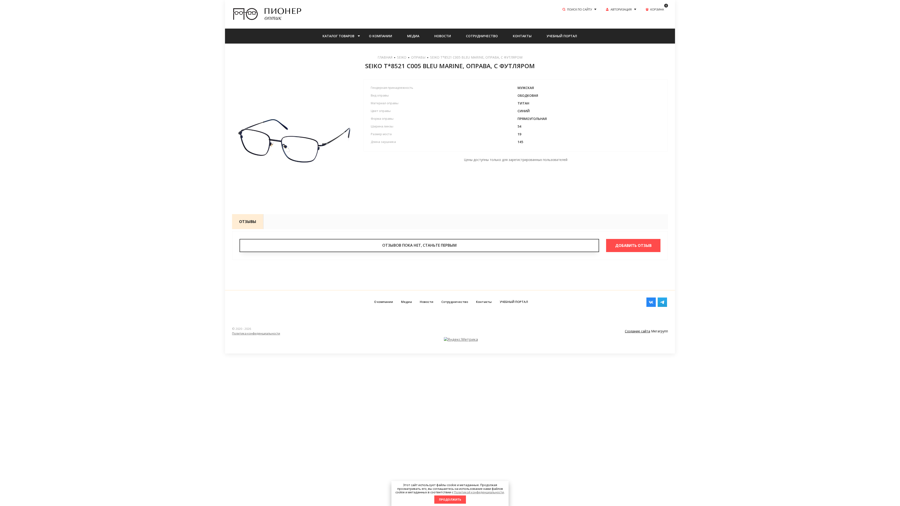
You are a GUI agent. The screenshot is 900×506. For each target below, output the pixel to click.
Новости (442, 36)
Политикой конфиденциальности (479, 492)
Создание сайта (637, 331)
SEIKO (401, 57)
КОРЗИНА (658, 9)
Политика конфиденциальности (256, 333)
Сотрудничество (482, 36)
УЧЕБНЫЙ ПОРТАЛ (562, 36)
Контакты (522, 36)
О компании (380, 36)
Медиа (413, 36)
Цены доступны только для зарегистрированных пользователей (515, 159)
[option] (293, 140)
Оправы (418, 57)
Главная (385, 57)
